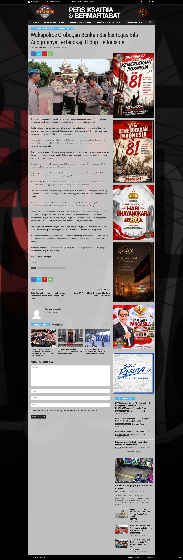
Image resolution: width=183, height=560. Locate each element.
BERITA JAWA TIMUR (122, 411)
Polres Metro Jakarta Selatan (125, 481)
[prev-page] (106, 325)
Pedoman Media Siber (80, 2)
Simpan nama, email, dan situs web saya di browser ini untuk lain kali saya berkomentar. (65, 411)
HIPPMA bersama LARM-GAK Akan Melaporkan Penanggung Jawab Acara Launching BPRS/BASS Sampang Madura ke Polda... (133, 405)
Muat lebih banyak (133, 452)
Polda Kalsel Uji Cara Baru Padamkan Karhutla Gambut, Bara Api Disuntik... (141, 528)
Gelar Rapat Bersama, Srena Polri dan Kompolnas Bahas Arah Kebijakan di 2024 (48, 295)
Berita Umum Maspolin (107, 22)
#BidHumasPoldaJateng (45, 268)
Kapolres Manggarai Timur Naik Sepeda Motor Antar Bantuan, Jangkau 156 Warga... (140, 543)
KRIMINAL (133, 519)
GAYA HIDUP (36, 29)
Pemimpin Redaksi (137, 411)
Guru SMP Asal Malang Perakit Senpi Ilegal (132, 431)
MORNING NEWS (49, 29)
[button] (150, 22)
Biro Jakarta (120, 492)
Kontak (92, 2)
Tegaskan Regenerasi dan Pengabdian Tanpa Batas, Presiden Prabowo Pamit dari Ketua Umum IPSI (42, 352)
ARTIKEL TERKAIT (40, 325)
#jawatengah (59, 268)
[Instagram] (145, 2)
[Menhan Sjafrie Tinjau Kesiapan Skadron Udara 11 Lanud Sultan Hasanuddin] (97, 338)
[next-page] (109, 325)
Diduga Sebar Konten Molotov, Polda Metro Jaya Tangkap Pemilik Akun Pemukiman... (140, 512)
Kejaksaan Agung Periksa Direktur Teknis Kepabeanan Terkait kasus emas (131, 443)
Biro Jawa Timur (138, 424)
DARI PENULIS (57, 325)
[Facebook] (141, 2)
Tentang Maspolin (131, 22)
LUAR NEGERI (63, 346)
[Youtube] (153, 2)
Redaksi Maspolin (43, 47)
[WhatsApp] (50, 53)
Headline (36, 22)
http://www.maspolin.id (51, 312)
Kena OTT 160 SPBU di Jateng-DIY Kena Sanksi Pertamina (92, 294)
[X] (149, 2)
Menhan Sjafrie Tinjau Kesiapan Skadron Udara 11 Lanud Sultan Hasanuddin (96, 351)
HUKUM (118, 447)
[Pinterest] (44, 53)
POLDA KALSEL (134, 533)
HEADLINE (34, 346)
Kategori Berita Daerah (80, 22)
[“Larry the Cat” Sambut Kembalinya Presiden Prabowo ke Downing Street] (70, 338)
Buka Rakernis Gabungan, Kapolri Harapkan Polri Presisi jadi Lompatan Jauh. (132, 419)
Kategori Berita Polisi (54, 22)
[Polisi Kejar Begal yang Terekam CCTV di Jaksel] (134, 470)
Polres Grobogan (65, 29)
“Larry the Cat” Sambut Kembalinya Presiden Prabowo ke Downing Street (70, 351)
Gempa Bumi (134, 549)
